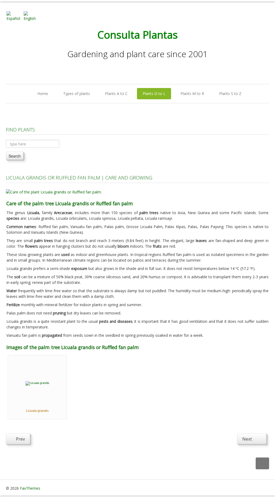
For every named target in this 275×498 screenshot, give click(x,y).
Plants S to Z (230, 93)
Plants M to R (192, 93)
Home (42, 93)
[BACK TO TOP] (262, 463)
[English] (32, 15)
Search (15, 156)
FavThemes (30, 488)
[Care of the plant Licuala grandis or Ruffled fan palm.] (54, 191)
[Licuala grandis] (37, 383)
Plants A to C (116, 93)
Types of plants (76, 93)
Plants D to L (154, 93)
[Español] (14, 15)
